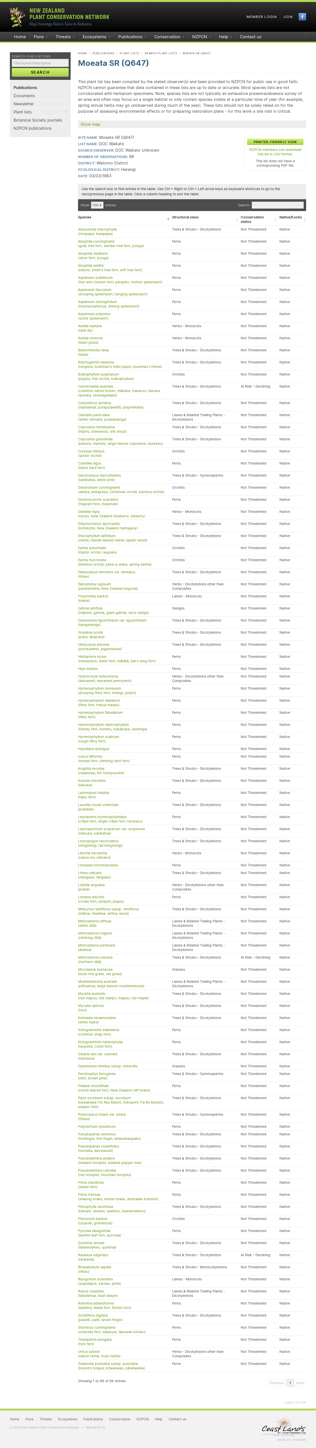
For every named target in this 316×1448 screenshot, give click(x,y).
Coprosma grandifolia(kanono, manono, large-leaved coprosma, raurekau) (120, 441)
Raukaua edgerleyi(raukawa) (93, 1257)
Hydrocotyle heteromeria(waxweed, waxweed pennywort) (105, 678)
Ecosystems (94, 36)
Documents (24, 95)
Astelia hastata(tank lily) (90, 328)
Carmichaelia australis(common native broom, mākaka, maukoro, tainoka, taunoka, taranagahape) (119, 390)
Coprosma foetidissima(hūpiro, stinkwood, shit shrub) (102, 429)
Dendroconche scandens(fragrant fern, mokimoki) (98, 501)
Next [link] (300, 1383)
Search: (244, 205)
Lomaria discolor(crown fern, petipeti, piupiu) (101, 899)
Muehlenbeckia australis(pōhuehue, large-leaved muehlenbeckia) (111, 983)
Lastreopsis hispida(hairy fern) (93, 794)
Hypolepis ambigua (93, 749)
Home (20, 36)
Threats (63, 36)
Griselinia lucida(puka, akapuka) (91, 634)
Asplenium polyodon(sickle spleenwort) (94, 316)
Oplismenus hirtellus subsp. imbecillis (108, 1066)
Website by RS (95, 1427)
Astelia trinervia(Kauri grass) (90, 340)
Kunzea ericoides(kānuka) (92, 782)
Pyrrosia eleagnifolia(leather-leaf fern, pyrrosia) (99, 1233)
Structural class (185, 217)
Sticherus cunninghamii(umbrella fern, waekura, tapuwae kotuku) (112, 1329)
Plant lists (23, 111)
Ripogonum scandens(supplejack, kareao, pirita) (99, 1281)
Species (84, 217)
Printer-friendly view (275, 142)
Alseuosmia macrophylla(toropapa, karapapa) (97, 231)
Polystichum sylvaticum (97, 1126)
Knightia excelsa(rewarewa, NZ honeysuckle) (101, 770)
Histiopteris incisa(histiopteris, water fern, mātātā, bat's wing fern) (117, 658)
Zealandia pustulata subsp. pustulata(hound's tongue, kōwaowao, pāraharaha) (111, 1365)
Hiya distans (88, 668)
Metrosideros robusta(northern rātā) (95, 959)
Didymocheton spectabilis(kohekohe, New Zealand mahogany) (108, 525)
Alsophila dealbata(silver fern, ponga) (93, 255)
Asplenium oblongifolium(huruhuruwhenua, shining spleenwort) (108, 304)
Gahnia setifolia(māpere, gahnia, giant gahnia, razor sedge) (113, 610)
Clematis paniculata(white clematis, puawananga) (102, 417)
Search (40, 72)
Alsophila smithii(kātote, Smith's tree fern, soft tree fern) (110, 267)
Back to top (294, 1402)
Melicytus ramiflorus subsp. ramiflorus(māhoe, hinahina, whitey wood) (108, 911)
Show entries (98, 205)
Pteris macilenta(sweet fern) (91, 1184)
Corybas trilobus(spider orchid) (91, 453)
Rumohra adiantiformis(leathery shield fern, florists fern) (104, 1305)
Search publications (31, 56)
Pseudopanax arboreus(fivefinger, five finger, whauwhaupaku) (109, 1136)
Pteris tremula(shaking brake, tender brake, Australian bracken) (118, 1196)
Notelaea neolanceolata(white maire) (97, 1020)
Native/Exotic (290, 217)
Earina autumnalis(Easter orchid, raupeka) (97, 550)
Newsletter (24, 103)
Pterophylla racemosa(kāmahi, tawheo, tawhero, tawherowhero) (112, 1208)
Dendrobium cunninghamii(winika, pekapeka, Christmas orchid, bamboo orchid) (121, 489)
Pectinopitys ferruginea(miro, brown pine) (97, 1076)
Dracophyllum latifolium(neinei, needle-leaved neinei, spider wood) (112, 538)
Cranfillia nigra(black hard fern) (91, 465)
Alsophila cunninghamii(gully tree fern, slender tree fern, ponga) (111, 243)
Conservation (167, 36)
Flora (39, 36)
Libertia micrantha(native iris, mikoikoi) (94, 855)
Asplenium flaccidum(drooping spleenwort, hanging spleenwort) (113, 291)
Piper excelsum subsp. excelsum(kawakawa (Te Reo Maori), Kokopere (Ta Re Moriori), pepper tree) (121, 1102)
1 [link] (290, 1383)
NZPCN (199, 36)
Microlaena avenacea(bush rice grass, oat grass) (100, 971)
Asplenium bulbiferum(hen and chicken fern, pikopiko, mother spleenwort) (120, 279)
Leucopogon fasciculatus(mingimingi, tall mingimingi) (100, 843)
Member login (262, 17)
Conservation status (252, 219)
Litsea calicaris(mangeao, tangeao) (94, 875)
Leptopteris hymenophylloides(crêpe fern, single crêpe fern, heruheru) (110, 819)
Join (288, 17)
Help (223, 36)
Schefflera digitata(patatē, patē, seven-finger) (100, 1317)
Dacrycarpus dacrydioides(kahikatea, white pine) (99, 477)
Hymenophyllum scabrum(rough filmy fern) (98, 738)
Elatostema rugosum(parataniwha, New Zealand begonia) (108, 586)
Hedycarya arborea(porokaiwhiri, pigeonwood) (100, 646)
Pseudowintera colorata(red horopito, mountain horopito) (104, 1172)
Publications (130, 36)
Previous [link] (277, 1383)
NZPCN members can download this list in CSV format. (275, 151)
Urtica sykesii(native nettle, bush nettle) (99, 1353)
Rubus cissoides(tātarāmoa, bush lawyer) (98, 1293)
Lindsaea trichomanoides (98, 865)
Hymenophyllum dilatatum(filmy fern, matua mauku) (99, 702)
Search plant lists (161, 53)
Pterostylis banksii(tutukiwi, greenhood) (95, 1220)
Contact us (250, 36)
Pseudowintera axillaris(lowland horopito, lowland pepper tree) (110, 1160)
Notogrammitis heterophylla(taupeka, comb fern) (100, 1044)
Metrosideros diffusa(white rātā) (94, 923)
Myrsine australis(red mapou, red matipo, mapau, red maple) (113, 995)
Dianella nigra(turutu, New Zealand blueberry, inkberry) (111, 513)
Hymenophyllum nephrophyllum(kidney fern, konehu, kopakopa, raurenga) (112, 726)
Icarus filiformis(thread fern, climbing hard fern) (104, 758)
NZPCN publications (32, 128)
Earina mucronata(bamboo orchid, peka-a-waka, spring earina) (115, 562)
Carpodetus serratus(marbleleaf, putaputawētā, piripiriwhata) (111, 405)
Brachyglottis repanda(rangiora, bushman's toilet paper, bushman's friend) (120, 364)
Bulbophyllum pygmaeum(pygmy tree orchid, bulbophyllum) (106, 376)
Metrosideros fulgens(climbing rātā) (95, 935)
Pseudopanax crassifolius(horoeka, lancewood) (98, 1148)
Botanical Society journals (38, 120)
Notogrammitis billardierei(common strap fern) (98, 1032)
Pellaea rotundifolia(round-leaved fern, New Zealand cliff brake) (114, 1088)
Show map (90, 124)
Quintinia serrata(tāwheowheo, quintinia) (97, 1245)
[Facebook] (302, 16)
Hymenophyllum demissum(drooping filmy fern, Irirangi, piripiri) (107, 690)
